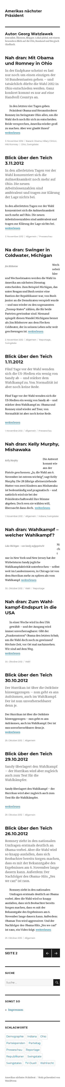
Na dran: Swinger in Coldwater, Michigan (28, 252)
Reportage (44, 339)
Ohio (23, 144)
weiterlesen (12, 132)
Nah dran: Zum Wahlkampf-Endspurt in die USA (31, 607)
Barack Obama (34, 141)
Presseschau (45, 236)
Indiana (42, 516)
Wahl (27, 588)
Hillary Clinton (49, 141)
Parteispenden (15, 1043)
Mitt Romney (11, 144)
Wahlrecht (47, 1063)
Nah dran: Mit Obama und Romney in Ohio (29, 60)
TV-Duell (31, 1063)
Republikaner (15, 1056)
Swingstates (13, 1063)
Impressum (15, 1009)
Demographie (15, 1036)
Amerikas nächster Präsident (23, 13)
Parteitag (35, 1043)
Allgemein (31, 236)
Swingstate (32, 144)
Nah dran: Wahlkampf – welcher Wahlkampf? (32, 532)
